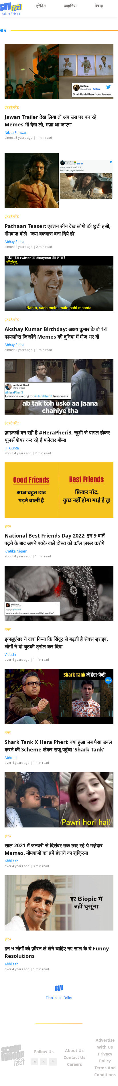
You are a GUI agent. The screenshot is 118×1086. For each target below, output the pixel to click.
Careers (74, 1064)
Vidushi (10, 654)
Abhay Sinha (14, 241)
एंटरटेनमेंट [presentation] (12, 107)
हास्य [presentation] (8, 526)
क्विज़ (99, 5)
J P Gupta (12, 448)
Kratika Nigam (16, 551)
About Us (74, 1050)
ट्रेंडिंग (41, 5)
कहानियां (70, 5)
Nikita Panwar (16, 132)
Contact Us (74, 1057)
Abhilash (11, 757)
